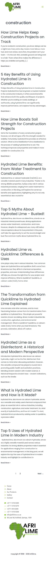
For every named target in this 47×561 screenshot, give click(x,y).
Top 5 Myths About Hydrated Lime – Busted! (22, 211)
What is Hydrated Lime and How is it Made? (21, 392)
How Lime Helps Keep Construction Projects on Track (22, 37)
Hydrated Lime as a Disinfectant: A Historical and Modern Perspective (22, 347)
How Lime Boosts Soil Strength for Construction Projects (23, 124)
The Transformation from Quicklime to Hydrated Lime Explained (23, 299)
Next (41, 473)
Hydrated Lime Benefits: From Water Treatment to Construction (23, 169)
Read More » (5, 66)
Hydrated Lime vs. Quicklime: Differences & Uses (22, 254)
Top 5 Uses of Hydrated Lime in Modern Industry (22, 433)
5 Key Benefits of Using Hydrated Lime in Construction (21, 79)
